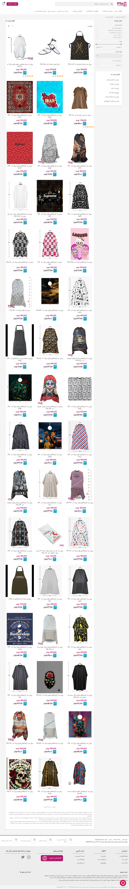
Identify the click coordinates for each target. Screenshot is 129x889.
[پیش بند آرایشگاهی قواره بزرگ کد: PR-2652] (50, 148)
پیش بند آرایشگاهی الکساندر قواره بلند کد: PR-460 (80, 792)
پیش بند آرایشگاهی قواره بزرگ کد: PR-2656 (50, 456)
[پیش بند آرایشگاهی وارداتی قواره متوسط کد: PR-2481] (80, 340)
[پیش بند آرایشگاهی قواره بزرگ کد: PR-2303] (50, 773)
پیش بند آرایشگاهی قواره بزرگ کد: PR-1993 (80, 744)
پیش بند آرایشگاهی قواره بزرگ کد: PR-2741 (20, 552)
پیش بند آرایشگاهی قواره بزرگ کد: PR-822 (49, 695)
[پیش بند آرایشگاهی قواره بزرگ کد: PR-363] (20, 97)
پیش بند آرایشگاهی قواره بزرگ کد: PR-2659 (80, 408)
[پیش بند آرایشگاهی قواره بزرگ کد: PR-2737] (80, 292)
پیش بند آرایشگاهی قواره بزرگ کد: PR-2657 (50, 116)
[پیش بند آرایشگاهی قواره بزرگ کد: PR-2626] (80, 148)
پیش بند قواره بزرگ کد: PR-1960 (20, 310)
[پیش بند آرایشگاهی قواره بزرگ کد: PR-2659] (80, 388)
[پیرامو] (122, 4)
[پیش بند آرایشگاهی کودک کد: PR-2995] (80, 244)
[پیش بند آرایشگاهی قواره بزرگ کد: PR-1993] (80, 725)
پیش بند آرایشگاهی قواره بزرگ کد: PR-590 (49, 743)
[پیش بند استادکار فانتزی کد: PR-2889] (80, 46)
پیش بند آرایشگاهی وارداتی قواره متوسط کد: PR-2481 (79, 359)
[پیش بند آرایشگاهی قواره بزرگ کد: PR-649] (80, 485)
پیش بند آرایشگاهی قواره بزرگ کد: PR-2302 (80, 456)
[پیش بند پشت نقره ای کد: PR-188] (80, 97)
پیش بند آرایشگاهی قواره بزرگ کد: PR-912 (50, 358)
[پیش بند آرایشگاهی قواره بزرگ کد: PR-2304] (20, 148)
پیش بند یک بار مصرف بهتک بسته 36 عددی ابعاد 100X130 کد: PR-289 (49, 552)
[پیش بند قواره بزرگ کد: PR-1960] (20, 292)
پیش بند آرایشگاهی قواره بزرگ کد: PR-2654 (20, 408)
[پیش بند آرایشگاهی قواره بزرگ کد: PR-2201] (50, 485)
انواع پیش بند (115, 74)
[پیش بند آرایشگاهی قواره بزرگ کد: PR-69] (20, 773)
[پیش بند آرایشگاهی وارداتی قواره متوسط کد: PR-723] (50, 388)
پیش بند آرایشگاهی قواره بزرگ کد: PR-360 (19, 262)
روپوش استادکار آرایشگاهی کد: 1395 (20, 599)
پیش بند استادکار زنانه (112, 97)
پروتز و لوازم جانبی (40, 11)
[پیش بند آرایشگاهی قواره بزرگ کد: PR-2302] (80, 436)
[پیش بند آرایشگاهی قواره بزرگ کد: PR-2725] (20, 629)
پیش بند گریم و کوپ (112, 80)
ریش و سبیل (52, 11)
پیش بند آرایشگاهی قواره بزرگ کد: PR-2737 (80, 311)
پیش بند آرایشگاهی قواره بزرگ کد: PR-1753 (80, 600)
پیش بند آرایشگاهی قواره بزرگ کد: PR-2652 (50, 167)
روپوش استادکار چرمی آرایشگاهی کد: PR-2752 (20, 359)
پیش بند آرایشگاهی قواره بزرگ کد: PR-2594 (80, 215)
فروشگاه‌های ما (123, 856)
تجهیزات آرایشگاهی (93, 11)
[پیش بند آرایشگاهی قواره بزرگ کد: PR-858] (80, 629)
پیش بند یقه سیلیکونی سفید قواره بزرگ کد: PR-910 (20, 65)
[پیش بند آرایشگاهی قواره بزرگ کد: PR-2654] (20, 388)
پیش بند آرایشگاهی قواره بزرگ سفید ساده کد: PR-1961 (50, 648)
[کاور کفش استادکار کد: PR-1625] (50, 46)
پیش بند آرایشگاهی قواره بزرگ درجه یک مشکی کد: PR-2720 (79, 696)
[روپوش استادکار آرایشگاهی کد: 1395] (20, 581)
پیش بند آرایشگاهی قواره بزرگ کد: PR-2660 (50, 600)
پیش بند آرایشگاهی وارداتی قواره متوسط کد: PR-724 (19, 504)
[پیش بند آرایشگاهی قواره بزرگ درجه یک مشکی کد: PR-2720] (80, 677)
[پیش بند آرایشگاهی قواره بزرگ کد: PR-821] (80, 533)
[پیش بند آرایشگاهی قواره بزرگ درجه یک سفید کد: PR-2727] (20, 196)
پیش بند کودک (114, 84)
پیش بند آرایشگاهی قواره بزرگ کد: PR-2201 (50, 504)
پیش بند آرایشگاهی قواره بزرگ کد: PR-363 (20, 116)
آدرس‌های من (80, 863)
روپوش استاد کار (114, 92)
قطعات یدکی (118, 11)
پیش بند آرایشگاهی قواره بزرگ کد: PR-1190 (19, 743)
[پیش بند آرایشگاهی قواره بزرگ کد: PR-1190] (20, 725)
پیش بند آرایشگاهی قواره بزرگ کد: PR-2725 (20, 648)
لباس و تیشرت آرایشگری (111, 101)
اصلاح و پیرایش (77, 11)
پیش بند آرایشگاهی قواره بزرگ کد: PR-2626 (80, 167)
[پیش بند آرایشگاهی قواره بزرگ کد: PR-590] (50, 725)
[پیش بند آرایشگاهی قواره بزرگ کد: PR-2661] (20, 436)
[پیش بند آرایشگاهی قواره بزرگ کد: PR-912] (50, 340)
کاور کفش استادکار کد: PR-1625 (50, 64)
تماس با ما (124, 859)
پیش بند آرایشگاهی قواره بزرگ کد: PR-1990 (20, 696)
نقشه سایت (124, 863)
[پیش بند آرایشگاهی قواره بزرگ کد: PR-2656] (50, 436)
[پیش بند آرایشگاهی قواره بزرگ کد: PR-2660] (50, 581)
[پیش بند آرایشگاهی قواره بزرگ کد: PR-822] (50, 677)
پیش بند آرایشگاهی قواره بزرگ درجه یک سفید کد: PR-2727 (19, 215)
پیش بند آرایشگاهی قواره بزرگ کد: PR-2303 (50, 792)
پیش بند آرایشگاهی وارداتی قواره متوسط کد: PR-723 (49, 408)
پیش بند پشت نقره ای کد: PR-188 (80, 115)
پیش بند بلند (115, 88)
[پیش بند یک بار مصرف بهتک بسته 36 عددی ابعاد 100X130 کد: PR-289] (50, 533)
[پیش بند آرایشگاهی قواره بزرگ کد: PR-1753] (80, 581)
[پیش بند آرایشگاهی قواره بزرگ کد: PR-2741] (20, 533)
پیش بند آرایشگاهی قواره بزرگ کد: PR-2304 (20, 167)
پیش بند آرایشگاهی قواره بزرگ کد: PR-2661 (20, 456)
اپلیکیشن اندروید (55, 858)
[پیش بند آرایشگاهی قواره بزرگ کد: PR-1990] (20, 677)
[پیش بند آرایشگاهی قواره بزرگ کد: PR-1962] (50, 244)
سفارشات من (81, 859)
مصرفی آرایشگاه (108, 11)
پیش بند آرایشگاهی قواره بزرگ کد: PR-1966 (50, 215)
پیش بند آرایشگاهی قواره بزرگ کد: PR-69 (20, 791)
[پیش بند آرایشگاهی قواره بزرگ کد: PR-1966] (50, 196)
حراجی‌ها (103, 856)
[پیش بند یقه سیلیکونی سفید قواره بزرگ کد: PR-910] (20, 46)
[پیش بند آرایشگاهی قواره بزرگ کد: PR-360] (20, 244)
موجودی (89, 26)
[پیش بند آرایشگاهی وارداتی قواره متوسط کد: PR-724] (20, 485)
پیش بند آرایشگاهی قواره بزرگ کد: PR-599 (49, 310)
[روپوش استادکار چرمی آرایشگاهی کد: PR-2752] (20, 340)
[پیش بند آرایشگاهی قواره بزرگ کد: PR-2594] (80, 196)
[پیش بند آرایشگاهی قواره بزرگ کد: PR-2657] (50, 97)
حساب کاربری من (79, 856)
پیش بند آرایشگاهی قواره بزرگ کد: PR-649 (79, 503)
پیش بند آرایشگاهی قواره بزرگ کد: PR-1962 (50, 263)
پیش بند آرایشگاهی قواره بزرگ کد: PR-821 (79, 551)
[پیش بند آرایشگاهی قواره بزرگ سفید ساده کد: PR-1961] (50, 629)
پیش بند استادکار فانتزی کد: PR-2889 (80, 64)
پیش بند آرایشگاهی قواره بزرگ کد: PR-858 (80, 648)
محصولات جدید (102, 859)
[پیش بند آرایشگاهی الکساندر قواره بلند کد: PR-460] (80, 773)
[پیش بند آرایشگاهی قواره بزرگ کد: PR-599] (50, 292)
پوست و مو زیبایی (62, 11)
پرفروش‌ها (103, 863)
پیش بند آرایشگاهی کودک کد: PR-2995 (79, 262)
